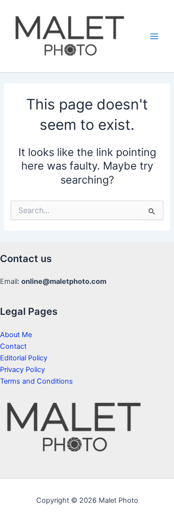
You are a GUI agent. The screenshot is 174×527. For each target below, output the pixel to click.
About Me (16, 334)
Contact (13, 346)
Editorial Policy (23, 358)
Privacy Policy (22, 369)
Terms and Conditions (36, 381)
